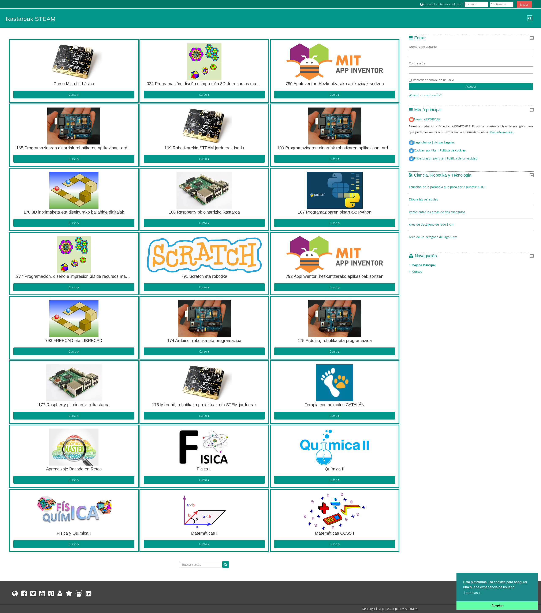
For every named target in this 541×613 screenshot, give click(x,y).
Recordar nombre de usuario (433, 80)
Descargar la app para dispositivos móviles (390, 609)
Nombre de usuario (423, 47)
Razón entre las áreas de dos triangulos (437, 212)
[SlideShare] (79, 594)
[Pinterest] (51, 594)
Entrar (524, 4)
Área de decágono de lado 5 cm (431, 224)
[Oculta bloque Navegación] (532, 256)
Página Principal (424, 265)
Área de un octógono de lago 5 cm (433, 237)
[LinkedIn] (89, 594)
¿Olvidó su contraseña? (425, 95)
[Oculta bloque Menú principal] (532, 110)
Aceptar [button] (497, 605)
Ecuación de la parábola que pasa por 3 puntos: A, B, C (447, 187)
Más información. (502, 132)
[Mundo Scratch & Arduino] (69, 594)
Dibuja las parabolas (423, 199)
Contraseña (417, 63)
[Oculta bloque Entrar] (532, 38)
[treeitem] (471, 268)
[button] (441, 4)
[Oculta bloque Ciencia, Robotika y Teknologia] (532, 175)
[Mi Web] (14, 594)
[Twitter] (33, 594)
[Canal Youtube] (42, 594)
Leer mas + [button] (472, 593)
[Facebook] (24, 594)
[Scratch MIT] (60, 594)
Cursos (417, 272)
